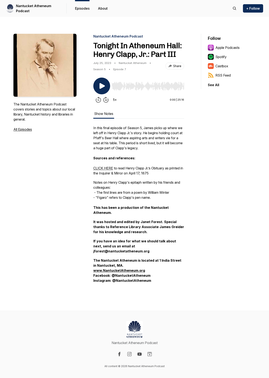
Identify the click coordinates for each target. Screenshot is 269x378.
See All (213, 85)
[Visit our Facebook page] (119, 354)
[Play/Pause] (101, 86)
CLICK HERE (103, 168)
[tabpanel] (138, 206)
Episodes (82, 8)
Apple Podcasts (227, 47)
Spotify (221, 57)
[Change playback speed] (115, 100)
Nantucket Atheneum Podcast (33, 8)
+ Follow (253, 8)
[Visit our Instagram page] (129, 354)
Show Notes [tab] (103, 114)
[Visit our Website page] (150, 354)
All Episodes (22, 129)
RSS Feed (223, 75)
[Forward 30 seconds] (106, 100)
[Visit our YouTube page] (139, 354)
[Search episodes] (234, 8)
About (103, 8)
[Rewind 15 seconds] (98, 100)
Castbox (221, 66)
